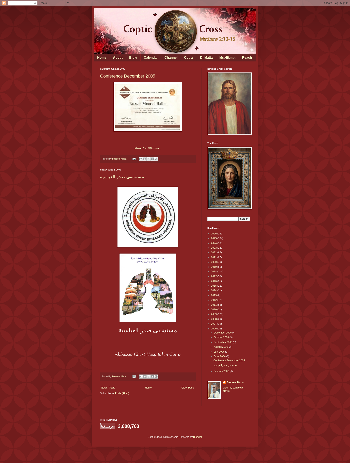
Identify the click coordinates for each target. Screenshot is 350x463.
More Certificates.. (147, 148)
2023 (214, 247)
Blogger (197, 437)
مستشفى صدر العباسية (122, 176)
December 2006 (223, 332)
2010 (214, 309)
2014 (214, 290)
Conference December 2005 (127, 76)
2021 (214, 257)
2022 (214, 252)
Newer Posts (108, 387)
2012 (214, 300)
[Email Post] (134, 159)
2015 (214, 285)
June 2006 (220, 356)
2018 (214, 271)
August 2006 (221, 346)
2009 (214, 314)
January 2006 (222, 371)
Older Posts (187, 387)
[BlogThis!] (145, 159)
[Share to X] (148, 159)
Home (101, 57)
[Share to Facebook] (152, 159)
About (118, 57)
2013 (214, 295)
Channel (170, 57)
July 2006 (219, 351)
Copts (188, 57)
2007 (214, 323)
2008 (214, 319)
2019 (214, 266)
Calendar (151, 57)
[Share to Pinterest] (156, 159)
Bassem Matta (235, 382)
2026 (214, 233)
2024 (214, 243)
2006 (214, 328)
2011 (214, 304)
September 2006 (223, 342)
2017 (214, 276)
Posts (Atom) (122, 393)
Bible (133, 57)
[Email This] (141, 159)
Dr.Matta (206, 57)
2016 (214, 281)
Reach (247, 57)
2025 (214, 238)
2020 (214, 262)
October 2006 (221, 337)
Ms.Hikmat (227, 57)
